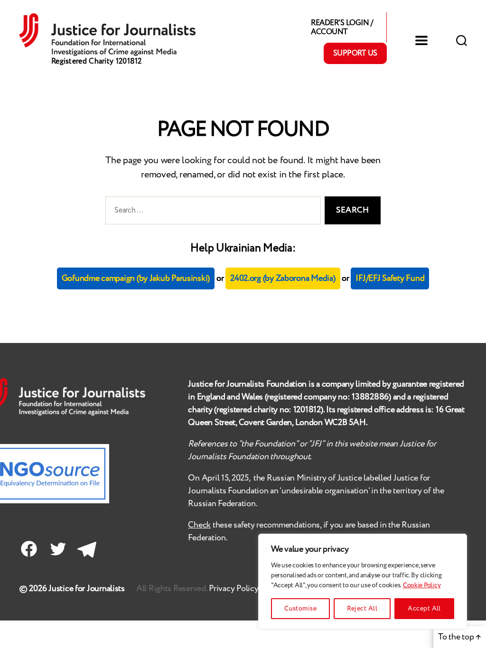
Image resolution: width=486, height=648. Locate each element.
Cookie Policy (422, 585)
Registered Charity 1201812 (96, 61)
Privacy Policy (234, 589)
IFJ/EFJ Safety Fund (389, 278)
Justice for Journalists (86, 589)
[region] (362, 581)
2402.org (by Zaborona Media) (282, 278)
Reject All (362, 608)
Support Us (355, 53)
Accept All (424, 608)
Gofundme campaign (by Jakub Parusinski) (136, 278)
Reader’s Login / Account (342, 28)
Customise (300, 608)
